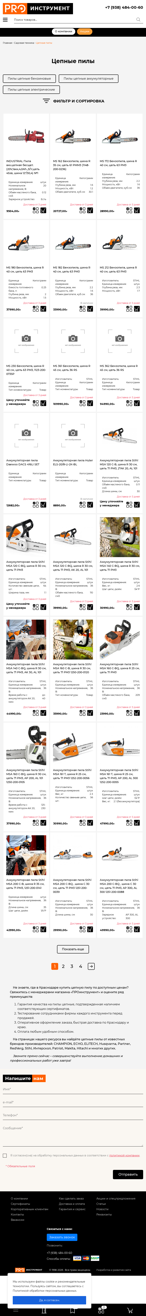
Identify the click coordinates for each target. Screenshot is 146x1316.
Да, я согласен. (49, 1300)
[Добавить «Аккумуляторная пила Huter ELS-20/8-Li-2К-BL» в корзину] (90, 505)
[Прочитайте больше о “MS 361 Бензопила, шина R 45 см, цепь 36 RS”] (90, 403)
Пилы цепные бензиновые (29, 78)
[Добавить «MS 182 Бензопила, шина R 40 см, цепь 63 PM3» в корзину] (90, 309)
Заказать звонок (62, 1237)
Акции (84, 31)
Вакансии (17, 1220)
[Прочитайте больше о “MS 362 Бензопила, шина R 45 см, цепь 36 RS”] (137, 403)
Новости (102, 1209)
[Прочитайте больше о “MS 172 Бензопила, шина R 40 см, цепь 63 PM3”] (137, 210)
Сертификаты (20, 1204)
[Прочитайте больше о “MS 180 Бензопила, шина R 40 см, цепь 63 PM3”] (43, 309)
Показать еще (73, 949)
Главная (7, 42)
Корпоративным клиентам (29, 1209)
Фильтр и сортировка (78, 101)
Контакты (17, 1214)
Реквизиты (104, 1214)
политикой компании (124, 1155)
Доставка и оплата (72, 1204)
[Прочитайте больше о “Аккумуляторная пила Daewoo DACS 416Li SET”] (43, 505)
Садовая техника (24, 42)
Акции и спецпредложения (115, 1198)
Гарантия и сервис (72, 1209)
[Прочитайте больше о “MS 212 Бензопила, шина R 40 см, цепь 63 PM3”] (137, 309)
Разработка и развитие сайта (113, 1269)
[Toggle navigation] (15, 1310)
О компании (63, 31)
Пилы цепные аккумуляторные (88, 78)
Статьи (101, 1204)
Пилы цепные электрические (31, 89)
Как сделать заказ (71, 1198)
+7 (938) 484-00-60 (124, 7)
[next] (91, 966)
